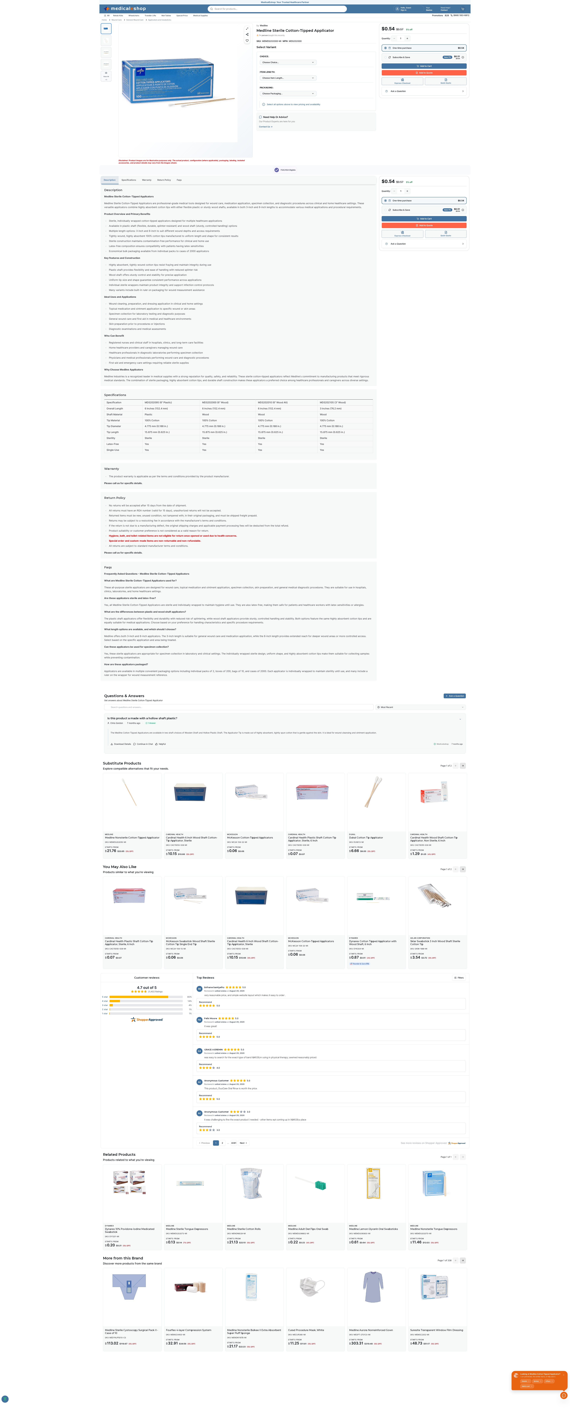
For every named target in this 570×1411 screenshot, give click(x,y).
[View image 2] (106, 40)
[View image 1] (106, 28)
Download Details (122, 744)
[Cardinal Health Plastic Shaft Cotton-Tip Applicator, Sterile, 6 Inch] (315, 792)
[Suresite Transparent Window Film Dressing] (437, 1287)
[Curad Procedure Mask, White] (315, 1287)
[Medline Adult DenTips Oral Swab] (315, 1183)
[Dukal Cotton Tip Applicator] (376, 792)
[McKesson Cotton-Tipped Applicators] (254, 792)
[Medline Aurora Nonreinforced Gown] (376, 1287)
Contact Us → (266, 126)
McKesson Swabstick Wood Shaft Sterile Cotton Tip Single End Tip (190, 943)
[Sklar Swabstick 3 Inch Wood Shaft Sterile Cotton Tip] (437, 896)
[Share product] (247, 34)
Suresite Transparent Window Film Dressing (436, 1330)
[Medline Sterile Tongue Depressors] (193, 1183)
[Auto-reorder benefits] (463, 57)
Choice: (264, 56)
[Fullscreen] (247, 28)
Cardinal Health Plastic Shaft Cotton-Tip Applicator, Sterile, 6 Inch (312, 839)
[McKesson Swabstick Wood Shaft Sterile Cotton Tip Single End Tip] (193, 896)
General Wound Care (134, 20)
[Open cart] (463, 9)
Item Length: (267, 72)
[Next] (248, 90)
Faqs (179, 180)
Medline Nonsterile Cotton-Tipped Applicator (132, 837)
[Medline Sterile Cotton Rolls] (254, 1183)
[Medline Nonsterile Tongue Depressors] (437, 1183)
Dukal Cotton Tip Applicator (366, 837)
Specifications (129, 180)
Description (110, 180)
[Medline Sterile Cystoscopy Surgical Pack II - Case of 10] (132, 1287)
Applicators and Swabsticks (159, 20)
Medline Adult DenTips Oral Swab (308, 1229)
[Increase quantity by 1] (407, 38)
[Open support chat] (564, 1395)
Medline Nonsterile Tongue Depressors (433, 1229)
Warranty (146, 180)
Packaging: (267, 87)
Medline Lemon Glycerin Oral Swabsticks (373, 1229)
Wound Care (116, 20)
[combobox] (288, 62)
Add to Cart (426, 66)
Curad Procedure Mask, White (306, 1330)
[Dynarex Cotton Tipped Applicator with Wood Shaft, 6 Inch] (376, 896)
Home (104, 20)
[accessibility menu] (5, 1399)
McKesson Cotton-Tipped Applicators (250, 837)
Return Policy (164, 180)
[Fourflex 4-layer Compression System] (193, 1287)
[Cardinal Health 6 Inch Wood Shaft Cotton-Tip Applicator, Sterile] (193, 792)
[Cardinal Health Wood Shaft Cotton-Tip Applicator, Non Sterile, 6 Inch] (437, 792)
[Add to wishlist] (247, 40)
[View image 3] (106, 52)
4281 (233, 1143)
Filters (461, 977)
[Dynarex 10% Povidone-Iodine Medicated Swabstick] (132, 1183)
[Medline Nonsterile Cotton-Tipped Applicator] (132, 792)
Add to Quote (426, 72)
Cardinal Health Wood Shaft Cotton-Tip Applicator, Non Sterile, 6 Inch (434, 839)
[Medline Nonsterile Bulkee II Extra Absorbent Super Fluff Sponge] (254, 1287)
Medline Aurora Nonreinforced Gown (371, 1330)
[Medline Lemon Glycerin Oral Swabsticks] (376, 1183)
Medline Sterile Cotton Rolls (244, 1229)
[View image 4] (106, 64)
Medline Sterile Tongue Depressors (187, 1229)
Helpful (162, 744)
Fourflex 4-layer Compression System (188, 1330)
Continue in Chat (145, 744)
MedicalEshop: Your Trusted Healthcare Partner (285, 2)
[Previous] (123, 90)
